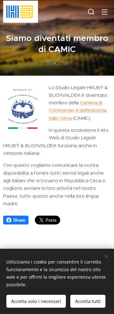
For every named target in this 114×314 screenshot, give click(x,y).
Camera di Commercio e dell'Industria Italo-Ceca (78, 110)
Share (19, 220)
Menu (104, 11)
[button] (91, 12)
